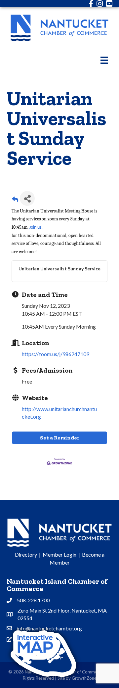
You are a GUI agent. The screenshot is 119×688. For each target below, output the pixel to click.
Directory (26, 554)
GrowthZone (84, 678)
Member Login (59, 554)
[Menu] (104, 60)
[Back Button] (15, 200)
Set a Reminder (59, 438)
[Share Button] (27, 198)
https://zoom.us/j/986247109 (55, 354)
